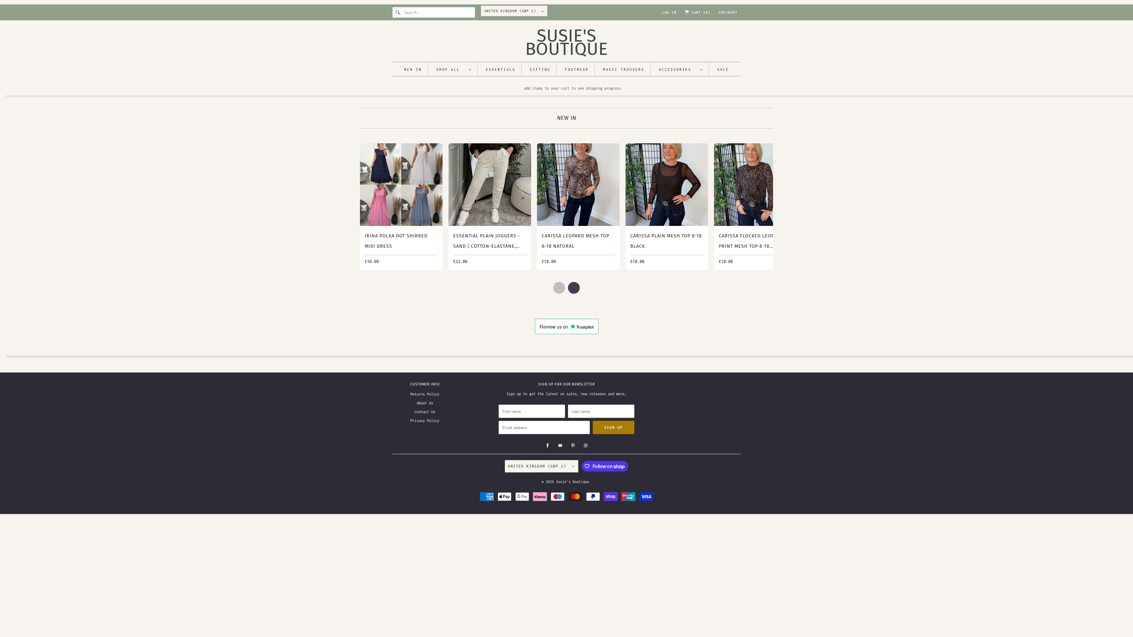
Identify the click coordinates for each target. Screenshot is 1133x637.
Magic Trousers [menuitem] (623, 69)
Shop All (451, 69)
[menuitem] (454, 69)
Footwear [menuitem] (577, 69)
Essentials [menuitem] (500, 69)
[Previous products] (559, 288)
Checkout (728, 12)
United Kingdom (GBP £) (511, 11)
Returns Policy (424, 394)
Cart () (699, 12)
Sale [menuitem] (723, 69)
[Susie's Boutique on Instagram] (586, 445)
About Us (425, 403)
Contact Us (425, 412)
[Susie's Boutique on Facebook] (547, 445)
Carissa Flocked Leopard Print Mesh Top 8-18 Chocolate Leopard (751, 246)
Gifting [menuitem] (540, 69)
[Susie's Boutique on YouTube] (560, 445)
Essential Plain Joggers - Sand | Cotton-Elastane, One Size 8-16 (486, 246)
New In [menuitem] (413, 69)
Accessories (678, 69)
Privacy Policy (424, 420)
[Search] (398, 12)
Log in (669, 12)
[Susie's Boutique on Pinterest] (573, 445)
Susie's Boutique (572, 482)
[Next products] (574, 288)
